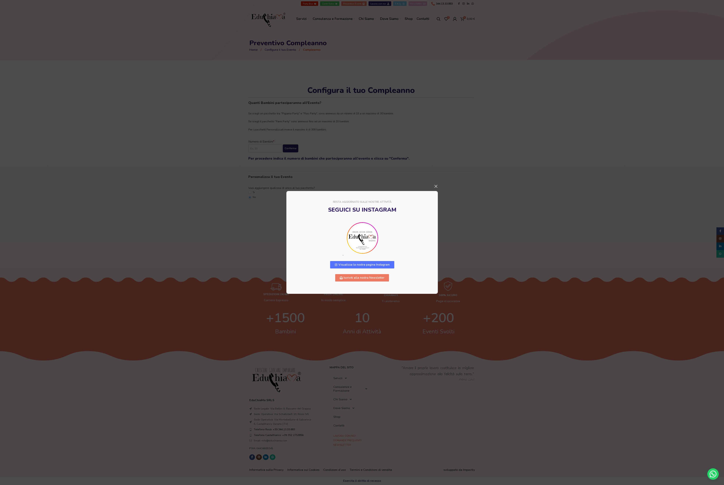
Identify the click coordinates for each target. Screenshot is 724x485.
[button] (713, 474)
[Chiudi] (436, 186)
